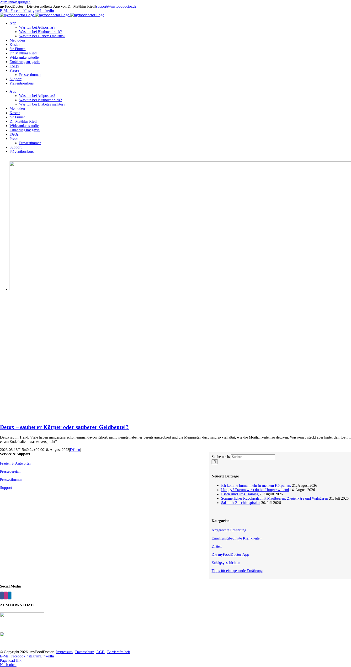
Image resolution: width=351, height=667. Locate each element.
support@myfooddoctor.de (116, 6)
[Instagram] (6, 595)
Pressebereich (10, 471)
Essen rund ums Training (240, 494)
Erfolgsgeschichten (226, 563)
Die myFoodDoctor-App (230, 554)
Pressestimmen (11, 479)
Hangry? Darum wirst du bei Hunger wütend (255, 490)
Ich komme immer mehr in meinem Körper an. (256, 485)
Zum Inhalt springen (15, 2)
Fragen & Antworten (15, 463)
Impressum (64, 652)
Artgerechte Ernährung (229, 530)
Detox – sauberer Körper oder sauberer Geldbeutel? (64, 427)
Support (6, 488)
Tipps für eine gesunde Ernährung (237, 571)
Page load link (10, 660)
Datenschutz (84, 652)
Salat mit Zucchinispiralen (240, 503)
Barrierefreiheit (118, 652)
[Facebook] (2, 595)
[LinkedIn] (9, 595)
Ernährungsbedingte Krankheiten (236, 538)
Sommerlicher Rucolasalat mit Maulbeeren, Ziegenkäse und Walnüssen (274, 498)
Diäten (75, 450)
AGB (100, 652)
